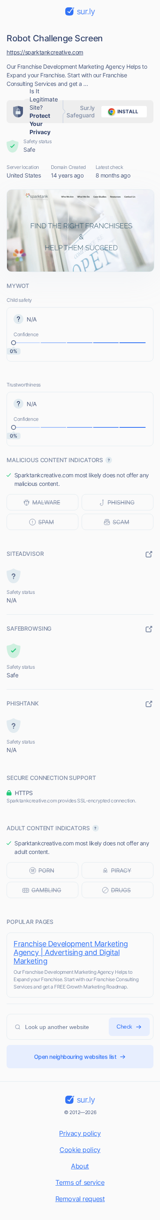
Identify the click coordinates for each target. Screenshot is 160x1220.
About (80, 1166)
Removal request (80, 1199)
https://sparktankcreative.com (45, 52)
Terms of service (79, 1182)
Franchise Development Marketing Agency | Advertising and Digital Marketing (71, 952)
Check (124, 1026)
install (127, 111)
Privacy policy (80, 1133)
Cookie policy (80, 1150)
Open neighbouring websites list (75, 1056)
